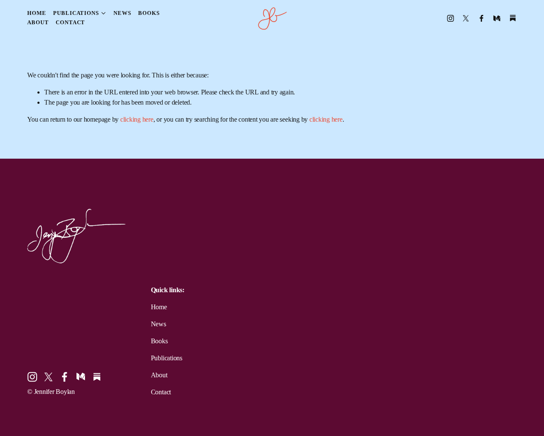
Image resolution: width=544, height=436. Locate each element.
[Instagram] (450, 18)
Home (36, 13)
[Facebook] (481, 18)
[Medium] (497, 18)
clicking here (136, 119)
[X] (466, 18)
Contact (70, 23)
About (37, 23)
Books (148, 13)
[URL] (512, 18)
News (122, 13)
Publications (166, 358)
